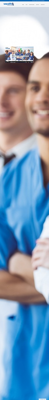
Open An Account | (38, 0)
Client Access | (34, 0)
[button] (26, 4)
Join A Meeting (42, 0)
